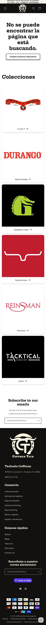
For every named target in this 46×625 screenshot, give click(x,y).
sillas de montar (12, 492)
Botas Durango (21, 179)
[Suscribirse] (38, 421)
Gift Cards (9, 548)
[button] (5, 8)
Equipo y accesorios (13, 519)
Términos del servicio (14, 622)
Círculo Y (21, 129)
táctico (21, 381)
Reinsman (21, 331)
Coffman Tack (21, 616)
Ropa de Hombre (12, 501)
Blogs (7, 539)
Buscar (8, 534)
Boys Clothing (11, 510)
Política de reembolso (18, 619)
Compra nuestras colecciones (23, 57)
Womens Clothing (13, 505)
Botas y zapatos (11, 515)
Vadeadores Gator (21, 230)
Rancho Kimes (21, 280)
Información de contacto (32, 622)
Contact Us (10, 553)
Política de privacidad (35, 619)
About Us (9, 544)
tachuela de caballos (14, 496)
